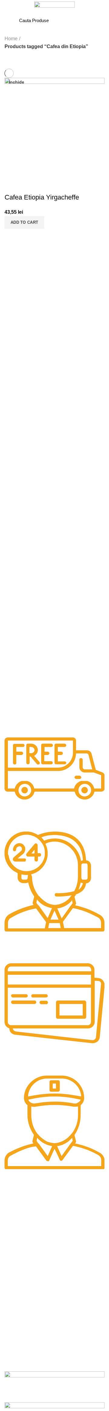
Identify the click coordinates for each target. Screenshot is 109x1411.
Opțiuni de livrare (21, 1339)
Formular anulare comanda (31, 1360)
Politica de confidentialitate (30, 1260)
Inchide (16, 82)
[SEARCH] (86, 20)
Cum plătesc (16, 1329)
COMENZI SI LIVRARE (27, 1308)
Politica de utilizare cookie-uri (32, 1271)
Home (11, 38)
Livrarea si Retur (20, 1349)
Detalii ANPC (17, 1281)
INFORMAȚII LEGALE (26, 1240)
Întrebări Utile (17, 1292)
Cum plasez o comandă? (28, 1318)
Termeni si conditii (22, 1250)
